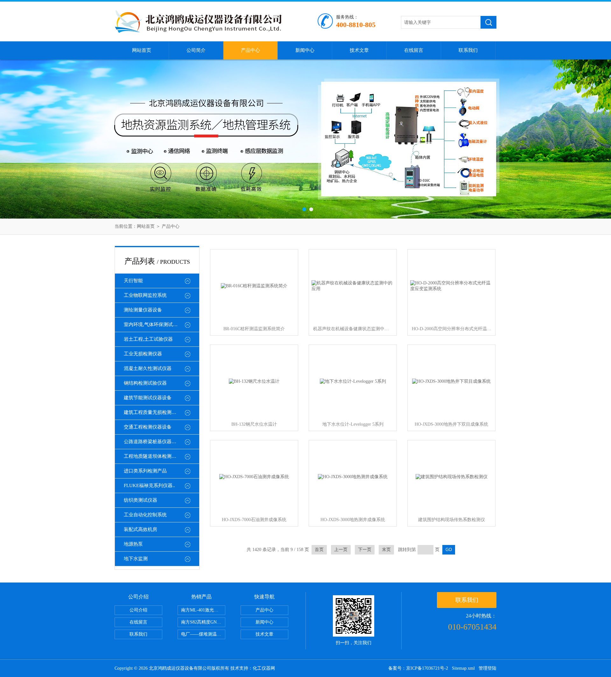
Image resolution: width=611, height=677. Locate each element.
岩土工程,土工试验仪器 (148, 339)
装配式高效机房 (140, 529)
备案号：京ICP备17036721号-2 (418, 668)
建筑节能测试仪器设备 (148, 397)
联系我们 (468, 50)
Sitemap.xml (463, 668)
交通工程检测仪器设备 (148, 426)
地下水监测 (136, 558)
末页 (386, 549)
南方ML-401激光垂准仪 (203, 610)
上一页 (341, 549)
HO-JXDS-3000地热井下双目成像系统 (451, 424)
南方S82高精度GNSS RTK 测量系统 (203, 622)
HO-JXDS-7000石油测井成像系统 (254, 519)
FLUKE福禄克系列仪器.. (149, 485)
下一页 (364, 549)
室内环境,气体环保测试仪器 (153, 324)
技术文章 (359, 50)
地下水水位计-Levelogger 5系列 (352, 424)
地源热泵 (133, 544)
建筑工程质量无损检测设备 (152, 412)
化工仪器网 (264, 668)
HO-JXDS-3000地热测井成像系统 (352, 519)
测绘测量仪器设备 (143, 309)
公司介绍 (138, 610)
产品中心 (250, 50)
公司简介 (196, 50)
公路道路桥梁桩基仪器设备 (152, 441)
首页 (319, 549)
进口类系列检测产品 (145, 470)
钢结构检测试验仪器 (145, 383)
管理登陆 (487, 668)
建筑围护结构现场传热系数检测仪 (451, 519)
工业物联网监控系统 (145, 295)
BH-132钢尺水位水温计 (254, 424)
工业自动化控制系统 (145, 514)
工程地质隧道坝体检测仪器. (153, 456)
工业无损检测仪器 (143, 353)
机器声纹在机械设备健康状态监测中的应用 (353, 328)
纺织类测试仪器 (140, 500)
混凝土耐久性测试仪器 (148, 368)
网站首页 (141, 50)
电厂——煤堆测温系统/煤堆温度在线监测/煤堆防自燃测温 (203, 634)
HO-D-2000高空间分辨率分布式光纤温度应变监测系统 (451, 328)
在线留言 (413, 50)
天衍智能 (133, 280)
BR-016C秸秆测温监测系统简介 (254, 328)
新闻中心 (304, 50)
